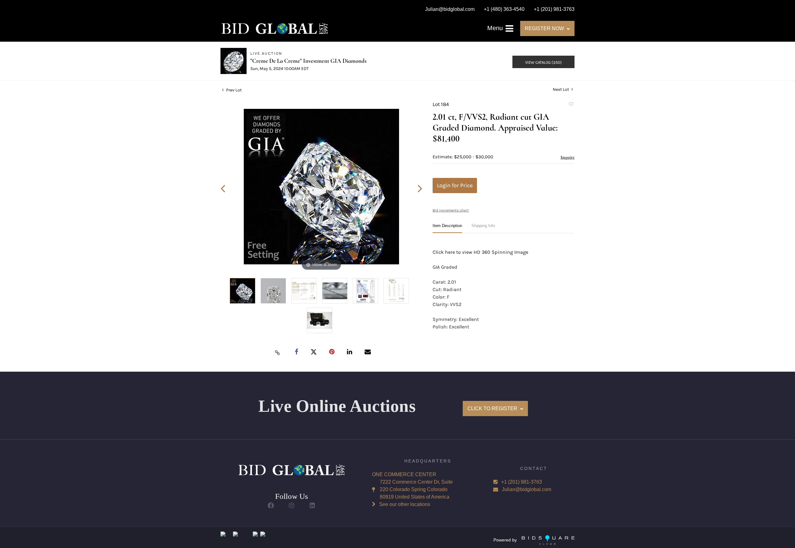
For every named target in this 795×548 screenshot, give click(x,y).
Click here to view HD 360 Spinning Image (480, 252)
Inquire (568, 157)
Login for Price (455, 185)
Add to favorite (571, 105)
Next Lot (561, 89)
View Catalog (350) (543, 62)
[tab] (447, 228)
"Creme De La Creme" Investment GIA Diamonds (308, 60)
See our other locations (404, 504)
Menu (496, 28)
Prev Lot (233, 90)
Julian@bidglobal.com (526, 489)
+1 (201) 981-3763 (521, 482)
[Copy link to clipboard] (277, 352)
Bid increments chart (451, 210)
